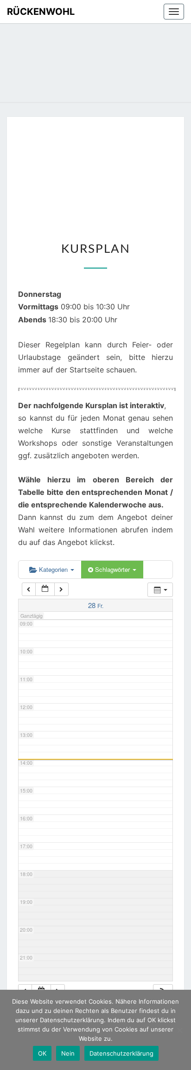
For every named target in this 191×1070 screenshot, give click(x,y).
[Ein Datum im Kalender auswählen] (45, 589)
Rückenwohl (41, 11)
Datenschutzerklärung (121, 1053)
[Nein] (179, 1030)
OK (42, 1053)
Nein (68, 1053)
